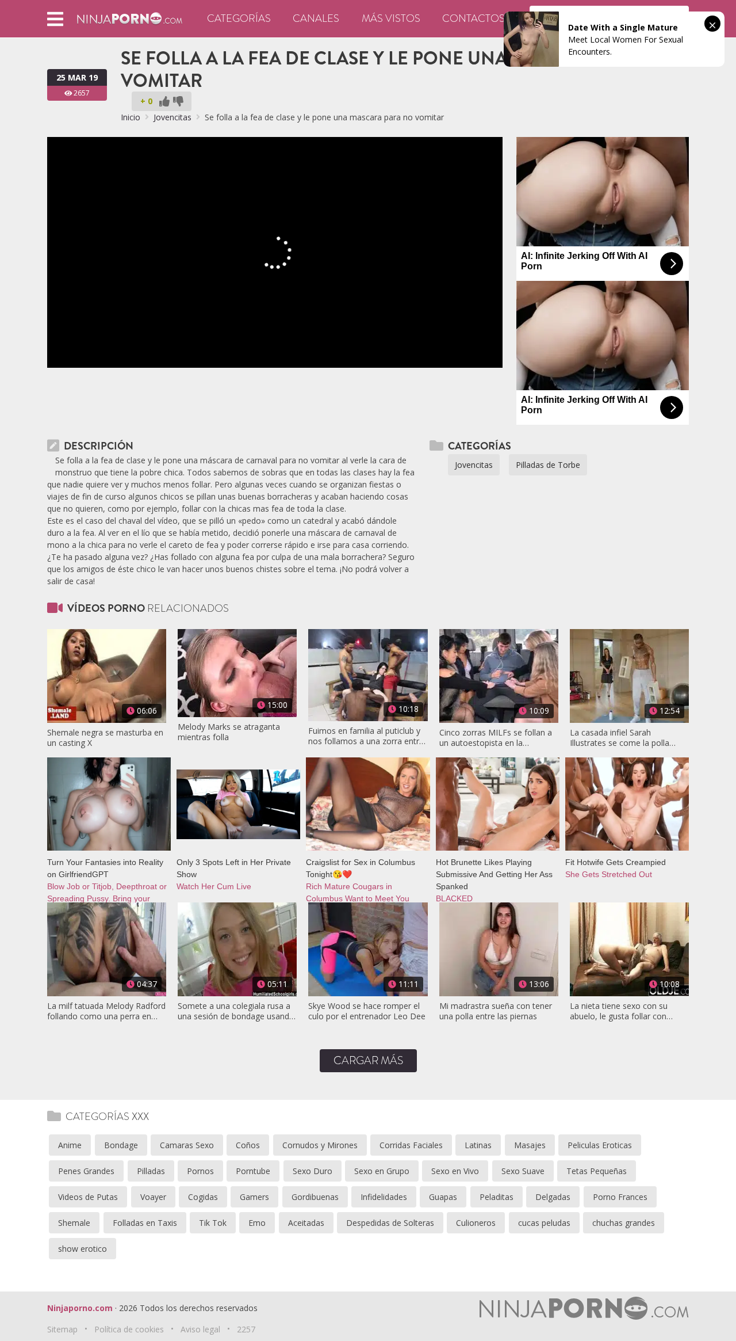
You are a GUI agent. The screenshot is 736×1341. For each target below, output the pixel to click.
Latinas (478, 1145)
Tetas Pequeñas (596, 1170)
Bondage (121, 1145)
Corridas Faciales (411, 1145)
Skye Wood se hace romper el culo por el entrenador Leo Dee (366, 1011)
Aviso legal (200, 1329)
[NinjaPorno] (129, 17)
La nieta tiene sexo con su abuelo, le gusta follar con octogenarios (619, 1011)
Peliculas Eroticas (600, 1145)
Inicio (130, 117)
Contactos (473, 18)
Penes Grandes (86, 1170)
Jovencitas (172, 117)
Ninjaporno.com (80, 1307)
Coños (248, 1145)
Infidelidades (384, 1196)
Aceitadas (306, 1222)
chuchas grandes (623, 1222)
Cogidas (203, 1196)
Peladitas (496, 1196)
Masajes (530, 1145)
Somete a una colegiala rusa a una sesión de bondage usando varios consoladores (236, 1011)
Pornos (200, 1170)
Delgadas (552, 1196)
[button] (55, 18)
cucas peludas (544, 1222)
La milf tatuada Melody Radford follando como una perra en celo (106, 1011)
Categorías (239, 18)
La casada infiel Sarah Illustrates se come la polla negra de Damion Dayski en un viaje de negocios (627, 737)
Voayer (153, 1196)
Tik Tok (213, 1222)
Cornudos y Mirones (320, 1145)
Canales (316, 18)
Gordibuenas (315, 1196)
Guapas (443, 1196)
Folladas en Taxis (145, 1222)
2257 (246, 1329)
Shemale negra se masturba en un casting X (105, 737)
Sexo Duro (312, 1170)
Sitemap (62, 1329)
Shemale (74, 1222)
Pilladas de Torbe (548, 464)
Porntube (253, 1170)
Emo (257, 1222)
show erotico (82, 1248)
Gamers (254, 1196)
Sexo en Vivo (455, 1170)
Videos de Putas (88, 1196)
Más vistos (391, 18)
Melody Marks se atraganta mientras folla (229, 732)
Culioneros (476, 1222)
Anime (70, 1145)
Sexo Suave (523, 1170)
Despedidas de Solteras (390, 1222)
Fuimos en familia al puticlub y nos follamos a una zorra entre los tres (366, 736)
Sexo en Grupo (381, 1170)
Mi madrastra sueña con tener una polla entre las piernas (495, 1011)
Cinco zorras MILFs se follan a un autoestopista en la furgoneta (495, 737)
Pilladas (151, 1170)
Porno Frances (620, 1196)
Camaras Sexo (187, 1145)
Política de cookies (129, 1329)
